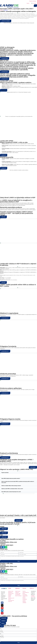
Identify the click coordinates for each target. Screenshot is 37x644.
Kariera (28, 3)
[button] (3, 90)
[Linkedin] (3, 571)
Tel (0, 633)
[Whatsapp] (6, 571)
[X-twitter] (2, 605)
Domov (1, 10)
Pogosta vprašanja (32, 1)
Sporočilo (2, 636)
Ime (0, 628)
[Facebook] (1, 571)
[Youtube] (2, 608)
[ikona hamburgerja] (35, 5)
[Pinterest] (2, 613)
